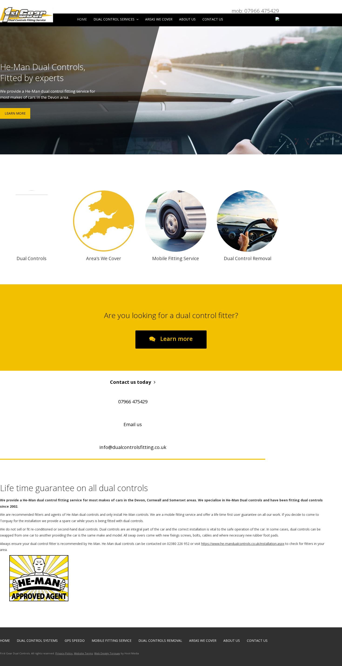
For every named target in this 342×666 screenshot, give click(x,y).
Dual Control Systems (37, 640)
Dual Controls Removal (160, 640)
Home (82, 19)
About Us (187, 19)
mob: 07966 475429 (255, 10)
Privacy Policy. (64, 653)
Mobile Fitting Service (111, 640)
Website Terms (83, 653)
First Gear (38, 14)
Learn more (176, 339)
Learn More (15, 113)
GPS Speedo (75, 640)
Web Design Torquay (107, 653)
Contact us (212, 19)
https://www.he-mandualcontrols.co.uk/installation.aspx (242, 543)
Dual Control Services (114, 19)
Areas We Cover (158, 19)
